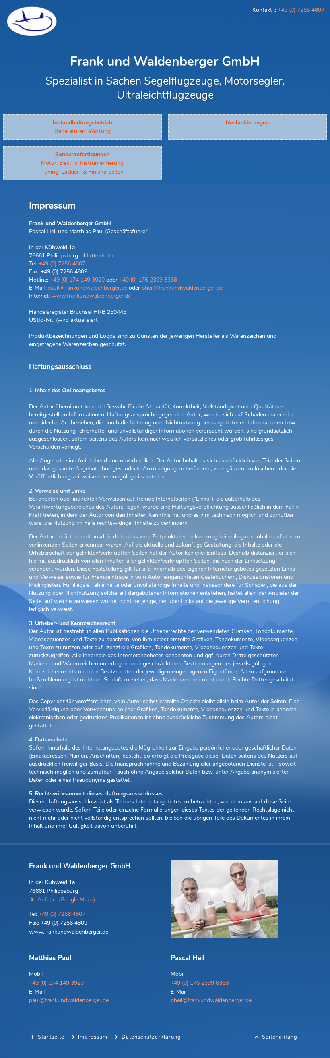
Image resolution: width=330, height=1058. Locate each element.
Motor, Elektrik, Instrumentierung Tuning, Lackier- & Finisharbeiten (82, 163)
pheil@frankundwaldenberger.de (182, 288)
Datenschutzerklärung (151, 1037)
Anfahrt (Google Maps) (66, 899)
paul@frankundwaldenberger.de (87, 288)
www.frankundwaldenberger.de (91, 296)
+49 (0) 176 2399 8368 (148, 279)
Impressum (92, 1037)
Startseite (51, 1037)
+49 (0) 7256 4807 (301, 10)
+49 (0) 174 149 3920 (77, 279)
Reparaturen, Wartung (82, 126)
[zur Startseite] (32, 35)
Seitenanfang (279, 1037)
